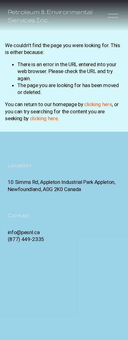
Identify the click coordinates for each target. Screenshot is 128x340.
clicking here (98, 104)
